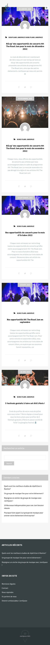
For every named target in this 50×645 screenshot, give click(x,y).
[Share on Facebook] (19, 87)
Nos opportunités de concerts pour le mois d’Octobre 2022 (25, 234)
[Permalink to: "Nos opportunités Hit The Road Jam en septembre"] (25, 292)
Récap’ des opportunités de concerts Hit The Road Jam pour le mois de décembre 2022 (25, 46)
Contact (5, 588)
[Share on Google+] (31, 87)
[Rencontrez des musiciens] (7, 7)
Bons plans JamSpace (34, 37)
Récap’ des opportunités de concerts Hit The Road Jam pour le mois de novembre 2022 (25, 148)
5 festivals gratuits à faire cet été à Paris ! (25, 403)
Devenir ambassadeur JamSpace (14, 600)
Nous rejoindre (7, 592)
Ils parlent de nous (9, 596)
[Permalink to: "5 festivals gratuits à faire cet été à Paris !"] (25, 377)
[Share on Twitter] (25, 87)
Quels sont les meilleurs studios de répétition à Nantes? (24, 553)
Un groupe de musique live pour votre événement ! (24, 493)
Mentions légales (8, 584)
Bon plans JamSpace (17, 37)
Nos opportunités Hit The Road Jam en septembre (25, 321)
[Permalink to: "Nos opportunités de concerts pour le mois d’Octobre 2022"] (25, 205)
